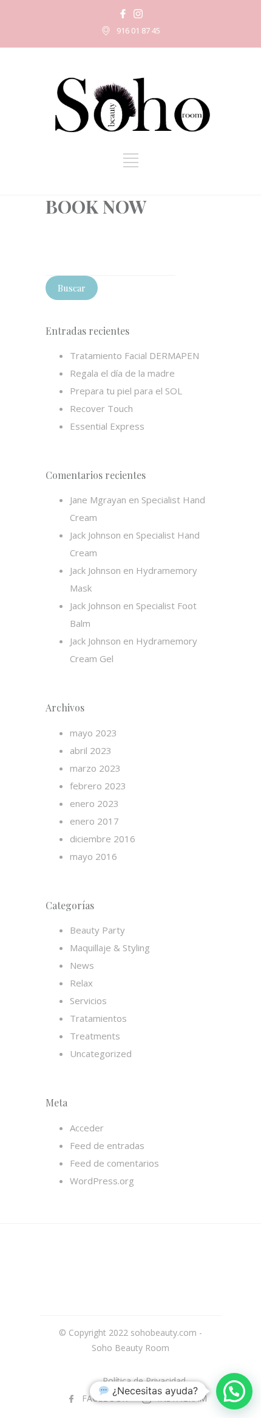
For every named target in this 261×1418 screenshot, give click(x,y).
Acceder (87, 1128)
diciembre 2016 (102, 839)
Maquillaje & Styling (110, 947)
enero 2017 (94, 821)
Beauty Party (97, 930)
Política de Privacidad (144, 1380)
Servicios (88, 1000)
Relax (81, 983)
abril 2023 (91, 750)
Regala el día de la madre (122, 373)
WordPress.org (102, 1181)
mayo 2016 (93, 856)
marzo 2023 (95, 768)
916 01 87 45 (138, 30)
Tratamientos (98, 1018)
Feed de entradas (107, 1145)
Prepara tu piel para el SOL (126, 391)
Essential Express (107, 426)
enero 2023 (94, 803)
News (82, 965)
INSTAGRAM (182, 1398)
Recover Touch (101, 408)
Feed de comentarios (114, 1163)
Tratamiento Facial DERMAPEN (134, 355)
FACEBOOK (104, 1398)
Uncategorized (101, 1053)
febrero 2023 (98, 786)
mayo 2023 (93, 733)
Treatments (95, 1036)
